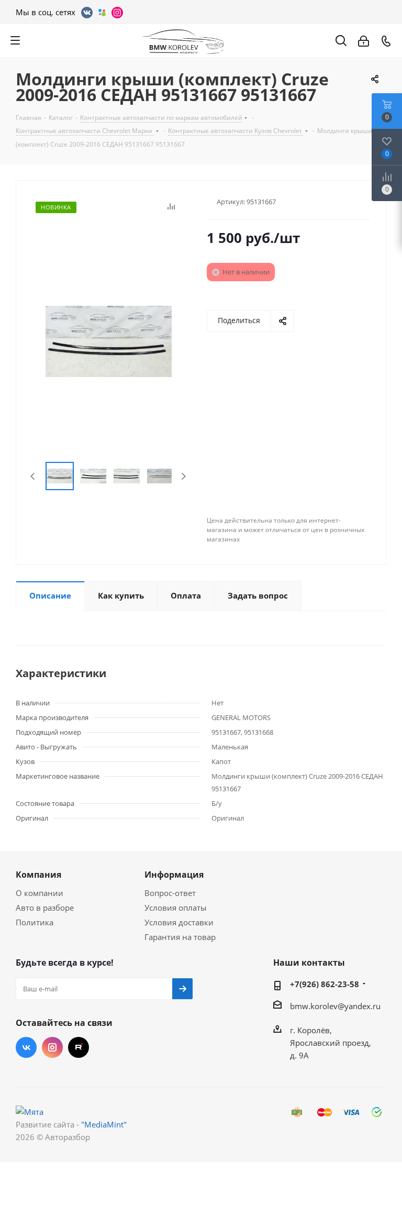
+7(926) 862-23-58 (324, 984)
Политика (34, 922)
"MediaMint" (104, 1124)
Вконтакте (26, 1047)
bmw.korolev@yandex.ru (335, 1006)
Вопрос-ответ (170, 893)
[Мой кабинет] (363, 40)
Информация (174, 874)
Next (183, 476)
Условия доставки (179, 922)
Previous (33, 476)
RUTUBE (78, 1047)
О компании (39, 893)
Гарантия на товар (180, 937)
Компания (38, 874)
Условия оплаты (175, 907)
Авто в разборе (45, 907)
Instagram (52, 1047)
